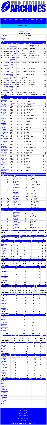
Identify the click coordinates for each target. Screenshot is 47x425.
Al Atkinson (3, 101)
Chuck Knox (3, 36)
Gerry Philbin (3, 146)
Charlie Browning (4, 107)
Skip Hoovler (16, 185)
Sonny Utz (15, 198)
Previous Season (23, 29)
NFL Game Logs (23, 412)
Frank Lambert (16, 193)
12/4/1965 (6, 86)
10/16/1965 (5, 68)
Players (26, 19)
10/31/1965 (5, 74)
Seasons (16, 19)
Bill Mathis (3, 135)
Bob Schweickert (4, 156)
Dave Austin (15, 225)
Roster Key (21, 31)
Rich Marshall (16, 227)
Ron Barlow (15, 221)
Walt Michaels (4, 38)
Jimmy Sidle (15, 192)
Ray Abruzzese (4, 100)
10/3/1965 (6, 65)
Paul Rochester (4, 152)
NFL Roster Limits (23, 417)
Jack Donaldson (4, 35)
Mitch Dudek (16, 205)
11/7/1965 (6, 78)
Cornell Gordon (4, 118)
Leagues (10, 19)
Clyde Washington (5, 169)
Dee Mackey (3, 133)
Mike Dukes (3, 113)
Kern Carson (3, 109)
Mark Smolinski (4, 159)
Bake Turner (3, 165)
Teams (21, 19)
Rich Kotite (15, 224)
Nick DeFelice (4, 110)
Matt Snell (3, 161)
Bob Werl (15, 216)
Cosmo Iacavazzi (4, 130)
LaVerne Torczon (4, 164)
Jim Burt (15, 201)
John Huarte (15, 179)
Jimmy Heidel (16, 215)
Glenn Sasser (16, 184)
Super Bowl (23, 420)
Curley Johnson (4, 132)
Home (5, 19)
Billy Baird (3, 103)
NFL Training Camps (23, 415)
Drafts (37, 19)
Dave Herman (4, 124)
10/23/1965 (5, 71)
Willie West (3, 170)
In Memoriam (23, 408)
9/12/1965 (6, 57)
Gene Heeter (3, 123)
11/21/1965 (5, 82)
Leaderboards (24, 22)
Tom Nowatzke (16, 178)
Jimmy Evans (4, 115)
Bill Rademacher (4, 149)
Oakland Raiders (11, 68)
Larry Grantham (4, 120)
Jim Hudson (3, 129)
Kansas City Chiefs (12, 59)
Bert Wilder (3, 172)
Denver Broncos (11, 65)
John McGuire (16, 213)
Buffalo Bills (12, 51)
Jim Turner (3, 167)
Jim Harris (3, 121)
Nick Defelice (4, 370)
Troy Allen (15, 207)
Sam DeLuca (3, 112)
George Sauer (4, 153)
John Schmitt (3, 155)
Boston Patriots (12, 48)
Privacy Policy (23, 422)
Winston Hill (3, 126)
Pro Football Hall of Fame (23, 418)
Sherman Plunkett (5, 147)
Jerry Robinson (4, 150)
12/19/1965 (5, 92)
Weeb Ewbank (27, 33)
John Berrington (16, 196)
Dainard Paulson (4, 143)
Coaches (32, 19)
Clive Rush (3, 39)
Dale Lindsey (16, 219)
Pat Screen (15, 228)
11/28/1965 (5, 84)
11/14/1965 (5, 80)
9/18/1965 (6, 60)
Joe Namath (3, 139)
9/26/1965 (6, 62)
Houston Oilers (12, 46)
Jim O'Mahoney (4, 141)
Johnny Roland (16, 212)
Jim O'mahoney (4, 368)
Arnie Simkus (4, 158)
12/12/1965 (5, 90)
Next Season (30, 29)
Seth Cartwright (16, 202)
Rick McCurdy (16, 190)
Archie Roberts (16, 187)
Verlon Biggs (3, 106)
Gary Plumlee (16, 199)
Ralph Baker (3, 104)
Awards (42, 19)
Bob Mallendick (16, 222)
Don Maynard (4, 136)
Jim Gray (15, 195)
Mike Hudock (3, 127)
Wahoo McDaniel (4, 138)
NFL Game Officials (23, 413)
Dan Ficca (3, 116)
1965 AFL (16, 29)
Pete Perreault (4, 144)
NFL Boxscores (23, 410)
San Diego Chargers (11, 71)
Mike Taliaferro (4, 162)
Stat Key (26, 31)
